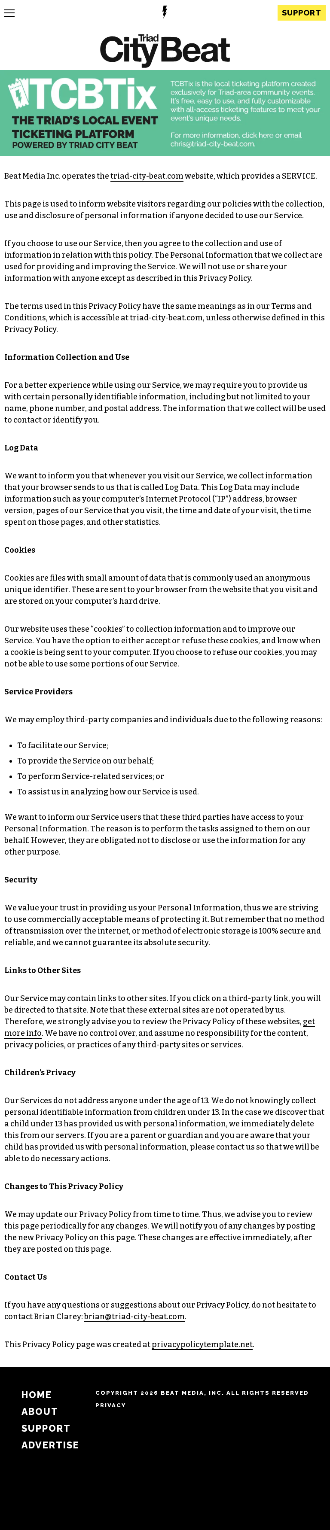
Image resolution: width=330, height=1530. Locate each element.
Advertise (50, 1445)
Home (36, 1395)
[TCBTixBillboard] (165, 153)
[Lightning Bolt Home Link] (164, 13)
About (39, 1411)
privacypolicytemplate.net (202, 1344)
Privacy (110, 1405)
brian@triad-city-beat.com (134, 1316)
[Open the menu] (9, 13)
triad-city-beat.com (146, 176)
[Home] (165, 52)
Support (301, 12)
